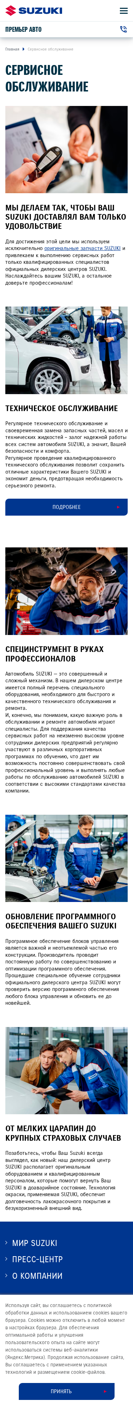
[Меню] (124, 11)
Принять (61, 1391)
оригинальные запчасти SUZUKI (82, 248)
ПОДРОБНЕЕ (66, 507)
